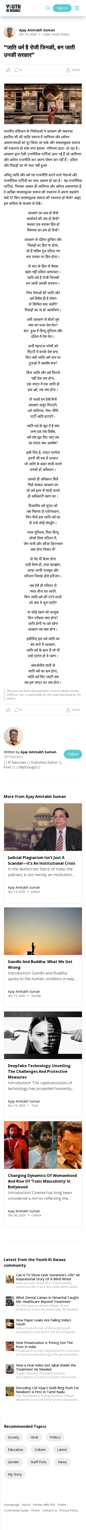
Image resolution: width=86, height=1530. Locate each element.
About (26, 1505)
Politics (55, 1437)
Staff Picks (39, 1462)
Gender (13, 1462)
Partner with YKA (44, 1505)
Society (13, 1437)
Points (62, 1505)
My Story (15, 1474)
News (62, 1462)
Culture (40, 1449)
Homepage (12, 1505)
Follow (73, 754)
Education (15, 1449)
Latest (62, 1449)
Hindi (34, 1437)
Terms (35, 1510)
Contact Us (50, 1510)
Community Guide (16, 1510)
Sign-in (62, 8)
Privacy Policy (69, 1510)
